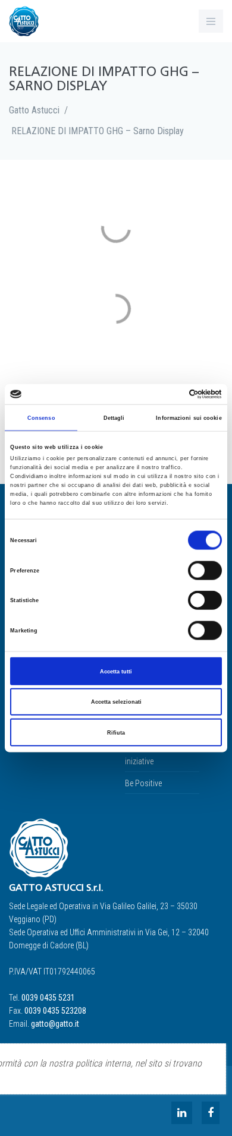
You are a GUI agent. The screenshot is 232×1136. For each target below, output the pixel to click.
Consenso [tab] (41, 417)
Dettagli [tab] (114, 417)
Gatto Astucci (34, 110)
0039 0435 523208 (55, 1010)
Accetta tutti (116, 671)
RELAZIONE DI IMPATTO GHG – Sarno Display (97, 131)
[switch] (205, 570)
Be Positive (143, 783)
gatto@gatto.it (55, 1024)
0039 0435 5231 (48, 997)
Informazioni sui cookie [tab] (188, 417)
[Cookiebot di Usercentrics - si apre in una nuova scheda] (170, 394)
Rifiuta (116, 732)
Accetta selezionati (116, 702)
